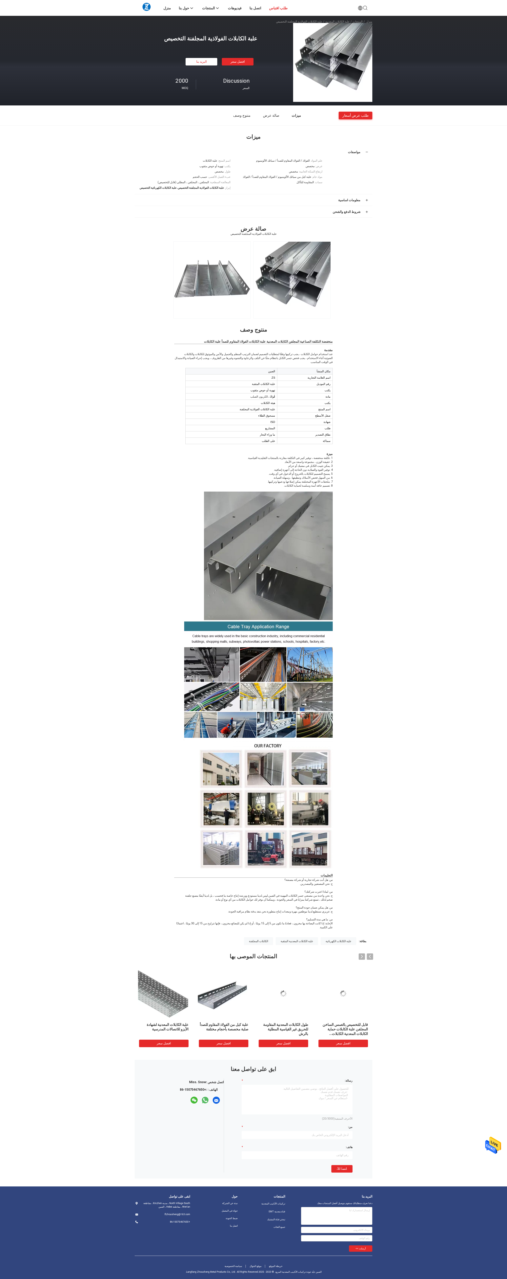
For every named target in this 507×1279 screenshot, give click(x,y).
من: (350, 1126)
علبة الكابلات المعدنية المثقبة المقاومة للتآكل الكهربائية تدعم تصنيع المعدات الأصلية (346, 1029)
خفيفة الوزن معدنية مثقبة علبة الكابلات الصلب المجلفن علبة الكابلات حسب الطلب (286, 1029)
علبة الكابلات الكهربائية (338, 941)
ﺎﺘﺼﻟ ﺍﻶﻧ (342, 1169)
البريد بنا (201, 61)
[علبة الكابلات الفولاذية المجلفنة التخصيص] (332, 62)
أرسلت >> (360, 1248)
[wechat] (194, 1100)
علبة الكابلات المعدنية (337, 21)
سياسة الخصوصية (233, 1266)
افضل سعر (238, 61)
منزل (369, 21)
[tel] (187, 1100)
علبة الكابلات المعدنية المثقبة (297, 941)
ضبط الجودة (232, 1218)
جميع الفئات (279, 1227)
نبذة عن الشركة (230, 1203)
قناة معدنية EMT (277, 1211)
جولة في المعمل (230, 1210)
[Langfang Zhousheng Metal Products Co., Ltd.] (146, 6)
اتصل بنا (234, 1225)
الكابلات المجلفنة (258, 941)
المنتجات (358, 21)
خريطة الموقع (275, 1266)
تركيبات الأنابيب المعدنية (273, 1203)
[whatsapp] (205, 1100)
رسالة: (349, 1080)
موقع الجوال (255, 1266)
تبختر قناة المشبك (276, 1219)
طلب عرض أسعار (355, 115)
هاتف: (349, 1147)
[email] (216, 1100)
